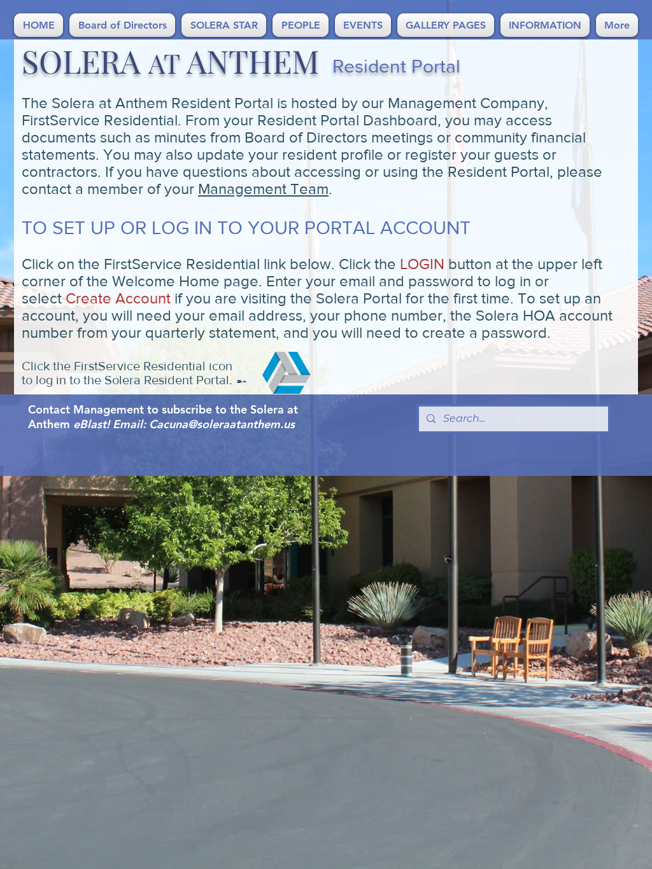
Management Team (263, 188)
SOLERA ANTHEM (171, 60)
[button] (122, 25)
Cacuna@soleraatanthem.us (222, 424)
